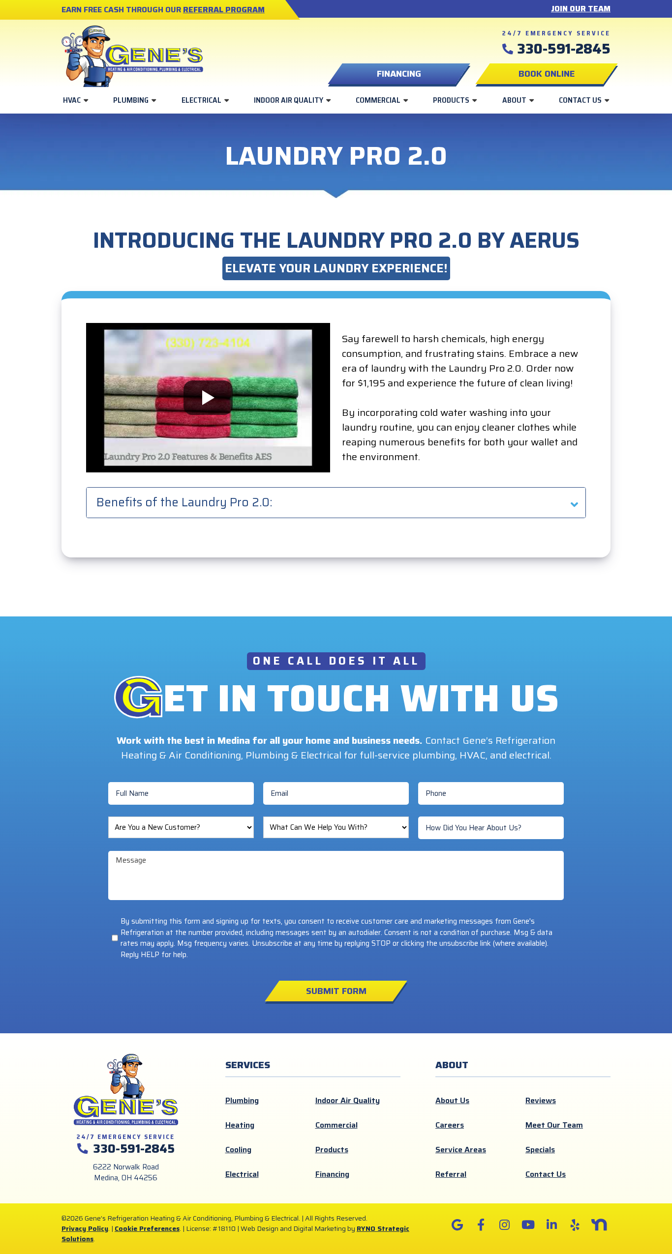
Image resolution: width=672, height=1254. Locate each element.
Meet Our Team (554, 1125)
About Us (452, 1100)
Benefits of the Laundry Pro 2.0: (184, 502)
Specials (540, 1149)
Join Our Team (581, 8)
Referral (450, 1174)
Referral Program (224, 9)
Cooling (238, 1149)
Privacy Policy (84, 1228)
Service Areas (460, 1149)
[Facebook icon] (480, 1225)
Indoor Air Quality (288, 100)
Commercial (378, 100)
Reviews (540, 1100)
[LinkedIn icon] (551, 1225)
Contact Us (580, 100)
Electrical (201, 100)
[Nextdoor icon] (599, 1225)
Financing (332, 1174)
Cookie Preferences (147, 1228)
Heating (239, 1125)
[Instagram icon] (504, 1225)
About (514, 100)
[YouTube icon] (528, 1225)
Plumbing (131, 100)
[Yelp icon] (575, 1225)
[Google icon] (457, 1225)
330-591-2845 (564, 48)
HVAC (72, 100)
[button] (546, 73)
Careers (449, 1125)
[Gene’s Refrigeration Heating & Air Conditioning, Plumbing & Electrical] (132, 55)
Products (451, 100)
